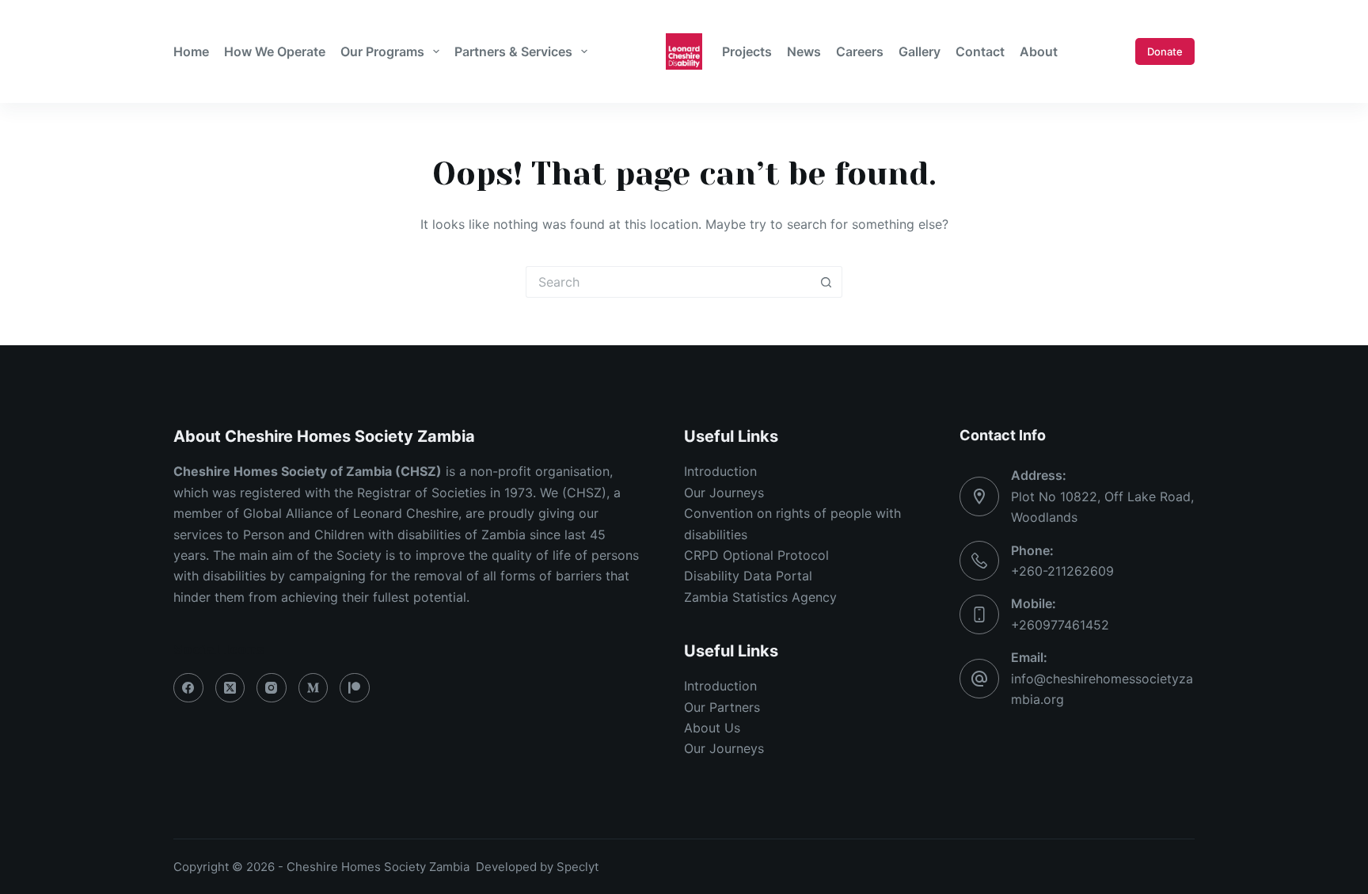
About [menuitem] (1039, 51)
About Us (712, 728)
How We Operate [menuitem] (274, 51)
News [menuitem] (804, 51)
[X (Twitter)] (230, 688)
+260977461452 (1060, 625)
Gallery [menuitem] (919, 51)
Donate (1165, 51)
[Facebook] (188, 688)
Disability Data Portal (748, 576)
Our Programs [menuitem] (382, 51)
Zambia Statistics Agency (760, 597)
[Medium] (313, 688)
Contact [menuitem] (980, 51)
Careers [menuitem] (860, 51)
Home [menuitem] (191, 51)
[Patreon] (355, 688)
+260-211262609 (1062, 571)
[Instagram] (271, 688)
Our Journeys (724, 492)
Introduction (720, 471)
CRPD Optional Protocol (756, 555)
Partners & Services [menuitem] (513, 51)
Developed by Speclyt (537, 866)
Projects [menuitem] (747, 51)
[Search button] (826, 282)
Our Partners (722, 707)
